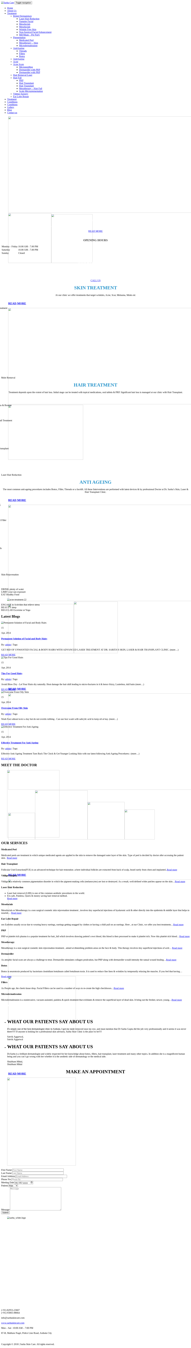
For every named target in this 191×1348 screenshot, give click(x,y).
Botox (22, 56)
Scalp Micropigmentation (31, 91)
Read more (12, 858)
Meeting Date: (8, 1182)
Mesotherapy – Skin (28, 43)
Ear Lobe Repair (21, 96)
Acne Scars (18, 64)
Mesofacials (24, 24)
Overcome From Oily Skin (14, 708)
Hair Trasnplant (26, 83)
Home (10, 8)
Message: (5, 1209)
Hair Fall (17, 77)
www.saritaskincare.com (12, 1323)
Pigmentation (19, 37)
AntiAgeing (18, 48)
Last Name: (6, 1173)
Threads (23, 51)
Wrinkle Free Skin (27, 29)
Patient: (4, 1185)
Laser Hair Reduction (29, 18)
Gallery (10, 107)
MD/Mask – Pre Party (29, 35)
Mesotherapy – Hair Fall (30, 88)
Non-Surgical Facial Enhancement (35, 32)
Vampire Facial (26, 21)
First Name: (6, 1170)
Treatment (12, 13)
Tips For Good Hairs (11, 673)
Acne (15, 61)
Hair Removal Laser (22, 75)
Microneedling (26, 67)
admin (8, 644)
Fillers (22, 53)
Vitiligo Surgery (20, 94)
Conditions (12, 102)
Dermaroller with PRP (29, 69)
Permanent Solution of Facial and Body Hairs (24, 638)
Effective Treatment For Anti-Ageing (19, 742)
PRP (21, 80)
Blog (9, 110)
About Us (11, 10)
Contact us (12, 112)
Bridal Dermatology (22, 16)
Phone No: (6, 1179)
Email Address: (8, 1176)
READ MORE (8, 655)
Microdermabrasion (28, 45)
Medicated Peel (26, 40)
